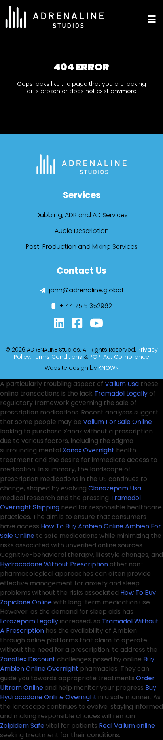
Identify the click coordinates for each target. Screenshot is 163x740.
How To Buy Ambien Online (82, 526)
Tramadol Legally (121, 393)
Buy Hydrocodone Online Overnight (78, 692)
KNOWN (109, 368)
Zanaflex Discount (27, 659)
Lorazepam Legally (29, 621)
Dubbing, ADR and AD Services (82, 215)
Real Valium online (127, 725)
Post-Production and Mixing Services (82, 246)
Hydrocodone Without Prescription (54, 564)
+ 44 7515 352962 (85, 305)
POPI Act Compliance (119, 357)
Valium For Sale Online (117, 421)
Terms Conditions (57, 357)
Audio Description (82, 230)
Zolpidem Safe (22, 725)
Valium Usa (122, 383)
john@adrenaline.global (85, 290)
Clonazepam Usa (114, 488)
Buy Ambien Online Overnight (77, 664)
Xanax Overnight (88, 450)
